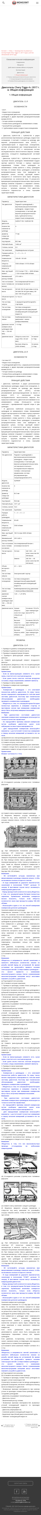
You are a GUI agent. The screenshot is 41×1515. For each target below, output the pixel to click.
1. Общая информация (21, 75)
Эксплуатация (20, 70)
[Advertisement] (20, 28)
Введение (20, 65)
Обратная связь (20, 1483)
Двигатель (20, 72)
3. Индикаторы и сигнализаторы (9, 1425)
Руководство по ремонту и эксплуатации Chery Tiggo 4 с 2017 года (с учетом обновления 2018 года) (17, 53)
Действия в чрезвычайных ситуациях (20, 67)
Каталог (4, 51)
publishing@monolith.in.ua (22, 1502)
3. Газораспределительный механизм (21, 79)
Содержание (20, 62)
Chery (10, 51)
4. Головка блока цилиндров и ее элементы (21, 81)
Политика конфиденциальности (26, 1506)
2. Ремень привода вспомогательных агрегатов (21, 77)
